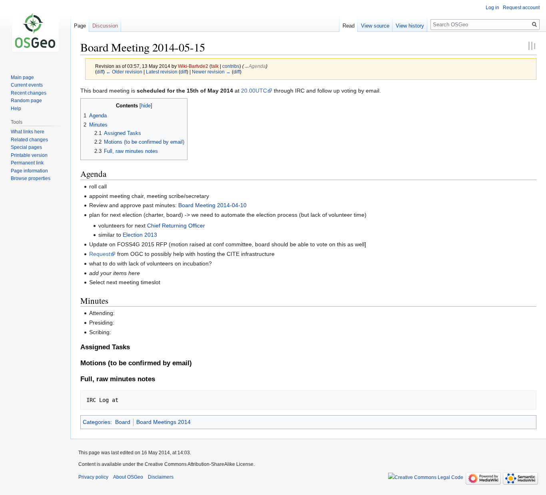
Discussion (105, 26)
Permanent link (27, 163)
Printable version (29, 155)
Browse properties (30, 178)
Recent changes (28, 93)
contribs (230, 66)
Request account (521, 7)
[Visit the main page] (35, 32)
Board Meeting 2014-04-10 (212, 205)
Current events (27, 85)
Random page (26, 100)
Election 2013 (140, 235)
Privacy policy (93, 477)
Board (122, 422)
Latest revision (161, 71)
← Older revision (124, 71)
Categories (96, 422)
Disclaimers (160, 477)
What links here (27, 132)
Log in (492, 7)
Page (80, 26)
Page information (29, 171)
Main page (22, 77)
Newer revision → (211, 71)
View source (375, 26)
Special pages (26, 147)
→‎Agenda (255, 66)
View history (410, 26)
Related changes (29, 140)
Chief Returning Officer (176, 225)
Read (349, 26)
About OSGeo (128, 477)
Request (99, 254)
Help (16, 108)
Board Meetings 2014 (163, 422)
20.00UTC (254, 90)
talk (215, 66)
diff (100, 71)
